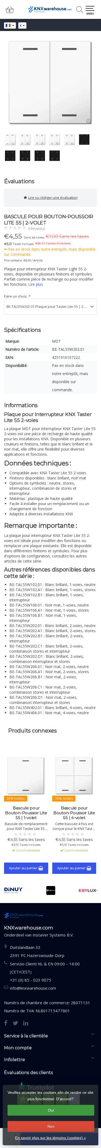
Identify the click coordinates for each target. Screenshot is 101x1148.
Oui (51, 1110)
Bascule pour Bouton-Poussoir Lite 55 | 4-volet (74, 813)
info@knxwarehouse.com (33, 988)
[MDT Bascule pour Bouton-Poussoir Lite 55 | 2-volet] (50, 83)
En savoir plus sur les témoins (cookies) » (50, 1138)
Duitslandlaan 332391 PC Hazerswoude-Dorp (37, 951)
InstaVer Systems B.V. (53, 935)
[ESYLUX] (88, 890)
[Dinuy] (13, 890)
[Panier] (9, 12)
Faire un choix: (17, 296)
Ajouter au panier (23, 868)
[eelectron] (50, 890)
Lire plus (35, 284)
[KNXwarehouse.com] (50, 9)
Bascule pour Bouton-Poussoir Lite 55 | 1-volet (26, 813)
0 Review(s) (36, 228)
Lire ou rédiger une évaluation (53, 197)
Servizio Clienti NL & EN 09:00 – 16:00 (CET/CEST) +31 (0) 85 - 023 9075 (45, 972)
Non (50, 1126)
